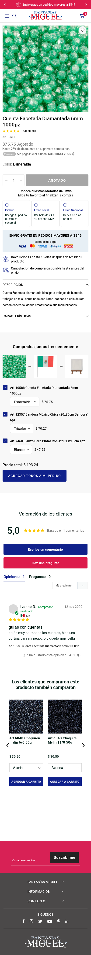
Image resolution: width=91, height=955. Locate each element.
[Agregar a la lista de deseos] (83, 30)
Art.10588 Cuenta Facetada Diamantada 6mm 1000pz (44, 646)
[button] (71, 655)
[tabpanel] (45, 69)
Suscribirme (64, 857)
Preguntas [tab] (37, 576)
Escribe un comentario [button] (45, 549)
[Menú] (7, 16)
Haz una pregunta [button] (45, 562)
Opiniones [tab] (12, 576)
